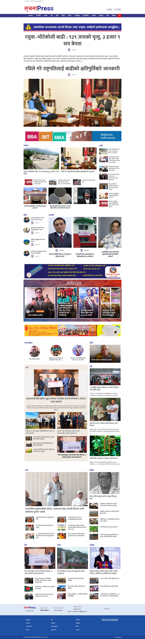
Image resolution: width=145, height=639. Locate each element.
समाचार (31, 15)
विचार (69, 15)
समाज (45, 15)
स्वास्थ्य (94, 15)
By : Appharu (117, 637)
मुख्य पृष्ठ (28, 620)
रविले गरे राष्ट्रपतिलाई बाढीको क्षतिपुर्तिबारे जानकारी (72, 68)
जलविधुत (77, 15)
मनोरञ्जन (53, 623)
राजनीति (38, 15)
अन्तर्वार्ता (51, 215)
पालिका (91, 470)
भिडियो (114, 15)
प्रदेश (26, 470)
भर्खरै (101, 145)
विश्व (108, 15)
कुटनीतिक (86, 15)
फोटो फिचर (29, 626)
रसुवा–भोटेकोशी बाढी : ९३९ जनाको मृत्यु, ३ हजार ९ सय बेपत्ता (72, 40)
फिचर (91, 342)
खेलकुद (101, 15)
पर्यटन (63, 15)
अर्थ (52, 15)
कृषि (57, 15)
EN (119, 15)
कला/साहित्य (28, 342)
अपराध (77, 630)
